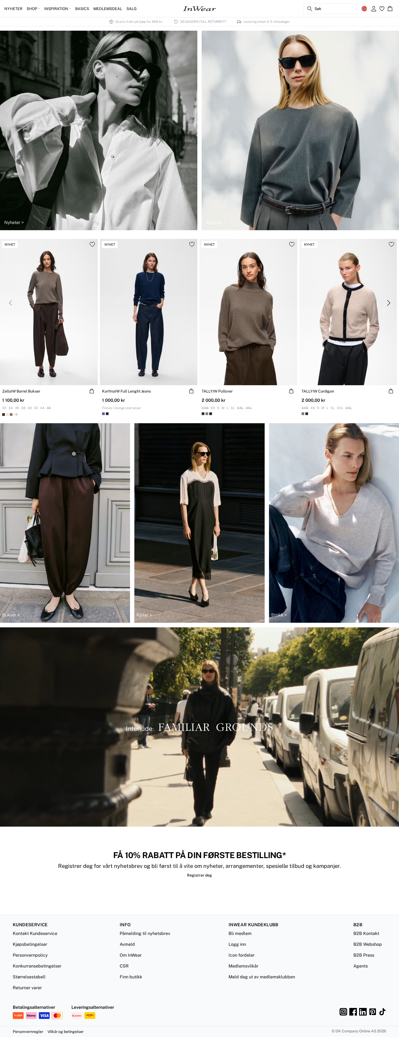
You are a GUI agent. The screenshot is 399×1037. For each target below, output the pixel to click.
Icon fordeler (242, 955)
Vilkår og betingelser (65, 1031)
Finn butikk (131, 976)
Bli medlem (240, 933)
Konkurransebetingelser (37, 966)
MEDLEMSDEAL (107, 9)
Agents (360, 966)
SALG (131, 9)
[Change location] (364, 8)
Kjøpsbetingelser (30, 944)
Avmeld (127, 944)
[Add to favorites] (92, 244)
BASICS (82, 9)
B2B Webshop (367, 944)
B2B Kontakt (366, 933)
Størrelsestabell (29, 976)
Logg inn (237, 944)
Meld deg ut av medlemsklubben (262, 976)
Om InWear (131, 955)
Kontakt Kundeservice (35, 933)
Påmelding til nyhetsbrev (145, 933)
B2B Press (363, 955)
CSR (124, 966)
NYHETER (13, 9)
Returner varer (27, 987)
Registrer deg (199, 875)
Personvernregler (28, 1031)
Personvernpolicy (30, 955)
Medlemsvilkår (243, 966)
